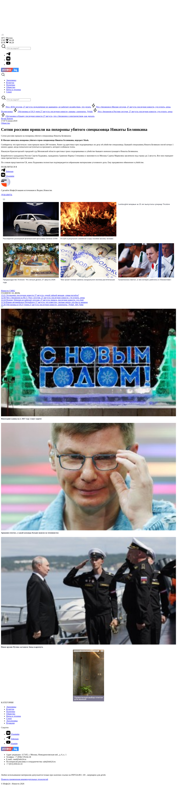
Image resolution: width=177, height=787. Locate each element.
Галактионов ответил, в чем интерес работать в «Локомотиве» (144, 280)
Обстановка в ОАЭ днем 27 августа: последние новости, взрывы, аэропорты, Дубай (55, 111)
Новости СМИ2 (8, 291)
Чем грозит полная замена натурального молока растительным (88, 280)
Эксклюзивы (12, 721)
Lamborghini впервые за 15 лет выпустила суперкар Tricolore (144, 204)
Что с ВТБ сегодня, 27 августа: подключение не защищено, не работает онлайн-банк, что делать (48, 107)
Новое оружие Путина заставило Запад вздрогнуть (22, 647)
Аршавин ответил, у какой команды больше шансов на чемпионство (30, 533)
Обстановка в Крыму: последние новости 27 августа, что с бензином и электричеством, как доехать (49, 116)
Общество (5, 123)
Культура (10, 709)
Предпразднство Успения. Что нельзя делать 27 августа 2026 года (29, 281)
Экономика (11, 707)
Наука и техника (13, 716)
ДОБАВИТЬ (6, 195)
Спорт (9, 718)
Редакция (10, 723)
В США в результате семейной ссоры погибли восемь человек (87, 239)
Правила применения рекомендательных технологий (24, 779)
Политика (10, 711)
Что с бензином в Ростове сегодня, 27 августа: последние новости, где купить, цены (134, 111)
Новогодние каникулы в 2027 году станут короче (21, 419)
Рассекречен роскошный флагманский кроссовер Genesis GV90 (30, 239)
